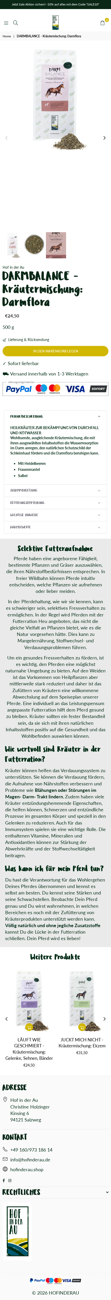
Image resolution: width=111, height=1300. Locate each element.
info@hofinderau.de (30, 1159)
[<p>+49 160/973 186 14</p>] (5, 1150)
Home (7, 36)
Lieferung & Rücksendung (28, 339)
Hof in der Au (13, 267)
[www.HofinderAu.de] (5, 1170)
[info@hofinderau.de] (5, 1160)
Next (104, 138)
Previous (6, 138)
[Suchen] (15, 22)
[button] (55, 417)
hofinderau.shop (26, 1169)
